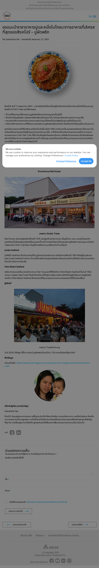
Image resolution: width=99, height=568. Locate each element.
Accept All (86, 161)
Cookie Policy (71, 155)
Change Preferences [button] (66, 161)
